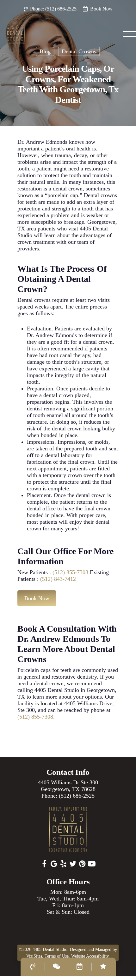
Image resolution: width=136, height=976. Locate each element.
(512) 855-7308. (36, 717)
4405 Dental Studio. (51, 949)
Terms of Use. (57, 956)
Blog (45, 51)
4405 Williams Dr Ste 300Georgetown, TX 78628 (68, 785)
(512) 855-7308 (70, 572)
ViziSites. (34, 956)
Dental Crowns (79, 51)
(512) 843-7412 (57, 579)
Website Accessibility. (90, 956)
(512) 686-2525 (77, 796)
